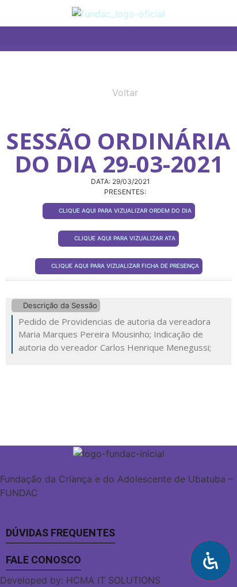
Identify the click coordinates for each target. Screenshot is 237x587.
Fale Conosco (43, 560)
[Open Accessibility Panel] (210, 560)
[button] (228, 11)
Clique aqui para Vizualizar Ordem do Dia (125, 210)
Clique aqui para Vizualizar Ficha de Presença (125, 265)
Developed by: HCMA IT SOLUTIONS (80, 580)
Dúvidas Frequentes (60, 533)
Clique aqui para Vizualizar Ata (124, 238)
